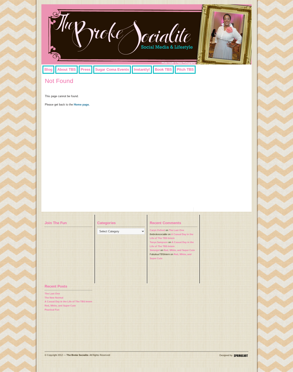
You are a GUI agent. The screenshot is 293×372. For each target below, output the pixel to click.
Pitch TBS (185, 69)
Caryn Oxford (157, 230)
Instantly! (142, 69)
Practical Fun (52, 309)
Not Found (59, 81)
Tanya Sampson (159, 242)
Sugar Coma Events (112, 69)
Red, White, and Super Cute (179, 250)
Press (85, 69)
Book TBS (163, 69)
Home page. (82, 104)
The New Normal (54, 297)
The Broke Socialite (77, 355)
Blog (48, 69)
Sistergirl (155, 250)
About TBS (66, 69)
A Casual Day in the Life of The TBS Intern (68, 301)
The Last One (176, 230)
